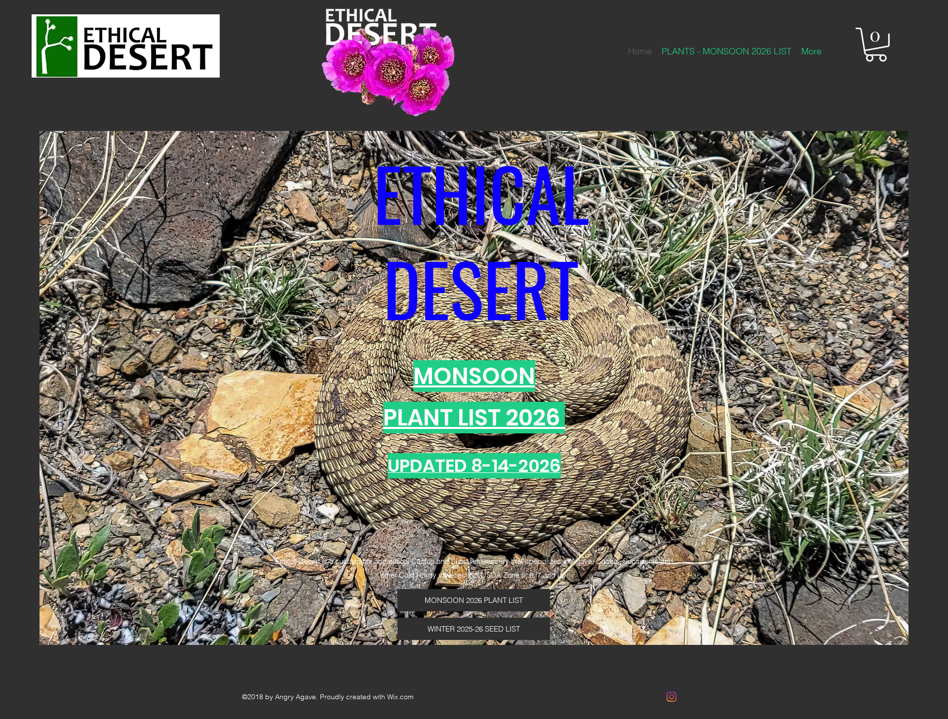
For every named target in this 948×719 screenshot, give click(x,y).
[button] (876, 45)
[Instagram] (671, 697)
